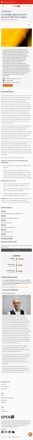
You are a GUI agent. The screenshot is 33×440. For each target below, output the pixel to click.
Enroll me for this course (7, 85)
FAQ (2, 395)
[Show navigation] (16, 25)
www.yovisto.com (19, 372)
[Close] (30, 2)
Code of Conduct (5, 386)
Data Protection (5, 411)
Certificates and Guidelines (7, 398)
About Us (3, 384)
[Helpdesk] (30, 434)
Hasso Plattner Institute (14, 436)
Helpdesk (3, 402)
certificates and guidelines (22, 287)
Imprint (3, 409)
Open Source (4, 388)
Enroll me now (16, 250)
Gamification (4, 400)
